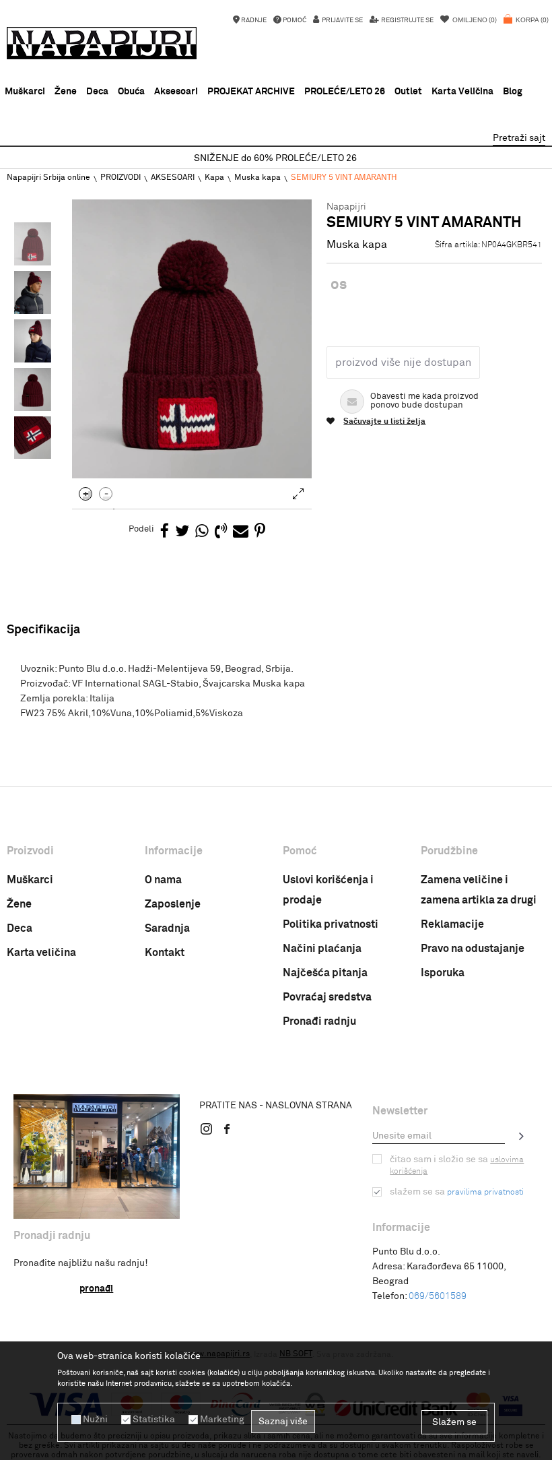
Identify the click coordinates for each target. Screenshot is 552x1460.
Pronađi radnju (319, 1021)
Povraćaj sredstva (327, 997)
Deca (19, 928)
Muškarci (30, 880)
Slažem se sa (457, 1192)
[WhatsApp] (202, 532)
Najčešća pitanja (325, 972)
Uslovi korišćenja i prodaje (328, 890)
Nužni (95, 1419)
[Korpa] (526, 27)
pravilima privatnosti (485, 1192)
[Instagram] (206, 1128)
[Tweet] (182, 532)
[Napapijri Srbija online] (102, 43)
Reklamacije (452, 924)
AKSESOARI (173, 178)
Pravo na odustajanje (472, 948)
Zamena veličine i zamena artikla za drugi (479, 890)
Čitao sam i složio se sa (457, 1165)
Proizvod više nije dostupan (403, 362)
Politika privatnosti (330, 924)
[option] (276, 158)
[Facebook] (164, 532)
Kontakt (164, 952)
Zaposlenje (173, 904)
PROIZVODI (120, 178)
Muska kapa (257, 178)
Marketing (222, 1419)
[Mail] (240, 532)
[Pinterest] (259, 532)
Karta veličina (41, 952)
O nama (163, 880)
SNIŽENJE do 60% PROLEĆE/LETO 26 (275, 158)
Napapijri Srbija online (48, 178)
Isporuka (442, 972)
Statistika (154, 1419)
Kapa (214, 178)
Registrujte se (407, 20)
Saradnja (167, 928)
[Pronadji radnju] (96, 1156)
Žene (19, 904)
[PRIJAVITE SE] (522, 1136)
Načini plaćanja (322, 948)
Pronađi (96, 1289)
